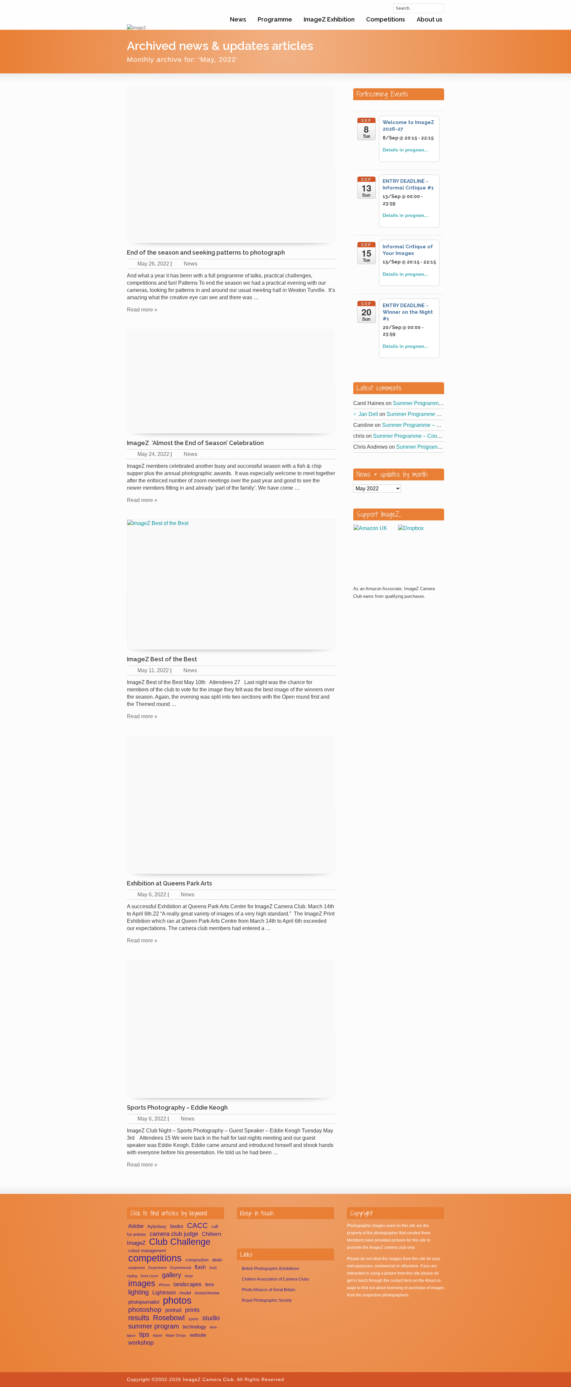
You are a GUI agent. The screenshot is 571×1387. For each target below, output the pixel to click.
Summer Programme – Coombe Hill (434, 403)
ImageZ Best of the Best (162, 659)
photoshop (145, 1309)
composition (197, 1259)
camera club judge (174, 1234)
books (176, 1226)
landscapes (187, 1284)
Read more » (142, 309)
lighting (138, 1292)
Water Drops (176, 1335)
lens (209, 1284)
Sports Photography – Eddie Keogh (177, 1107)
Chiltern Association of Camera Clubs (275, 1279)
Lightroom (164, 1292)
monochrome (207, 1292)
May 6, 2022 (151, 894)
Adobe (136, 1226)
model (185, 1292)
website (198, 1335)
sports (193, 1319)
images (141, 1283)
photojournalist (143, 1302)
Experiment (157, 1268)
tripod (157, 1335)
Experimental (180, 1268)
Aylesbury (157, 1226)
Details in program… (406, 149)
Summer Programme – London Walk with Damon (444, 414)
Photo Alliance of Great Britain (268, 1289)
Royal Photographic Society (267, 1300)
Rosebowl (169, 1318)
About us (429, 19)
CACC (197, 1225)
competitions (155, 1257)
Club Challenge (179, 1242)
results (138, 1318)
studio (211, 1318)
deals (217, 1259)
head (189, 1276)
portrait (173, 1310)
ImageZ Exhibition (329, 19)
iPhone (164, 1285)
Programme (275, 19)
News (238, 19)
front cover (149, 1276)
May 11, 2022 (153, 670)
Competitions (385, 19)
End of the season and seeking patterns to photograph (206, 252)
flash (200, 1267)
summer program (153, 1326)
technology (194, 1326)
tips (144, 1334)
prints (192, 1309)
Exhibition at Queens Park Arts (169, 883)
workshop (141, 1342)
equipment (136, 1268)
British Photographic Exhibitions (270, 1268)
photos (177, 1300)
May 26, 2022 (153, 263)
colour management (147, 1250)
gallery (171, 1275)
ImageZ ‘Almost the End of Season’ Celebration (195, 442)
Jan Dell (368, 414)
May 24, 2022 (153, 454)
